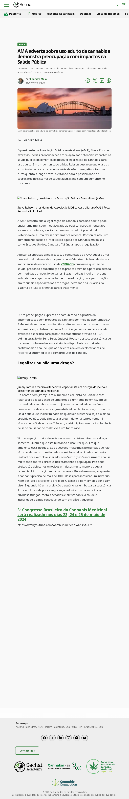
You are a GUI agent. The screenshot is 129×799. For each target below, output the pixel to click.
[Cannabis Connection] (64, 783)
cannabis (67, 264)
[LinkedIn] (60, 738)
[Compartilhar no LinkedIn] (101, 81)
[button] (7, 4)
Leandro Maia (38, 79)
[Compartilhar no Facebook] (87, 81)
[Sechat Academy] (28, 766)
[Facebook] (44, 738)
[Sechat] (63, 4)
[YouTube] (84, 738)
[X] (52, 738)
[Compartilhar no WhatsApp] (109, 81)
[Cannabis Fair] (64, 767)
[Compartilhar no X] (94, 81)
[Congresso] (100, 767)
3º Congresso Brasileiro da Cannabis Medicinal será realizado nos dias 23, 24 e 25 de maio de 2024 (62, 514)
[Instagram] (68, 738)
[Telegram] (76, 738)
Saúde (22, 44)
